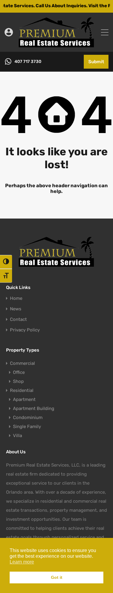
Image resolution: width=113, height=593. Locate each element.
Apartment (24, 399)
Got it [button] (56, 577)
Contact (18, 319)
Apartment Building (33, 408)
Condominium (27, 417)
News (15, 309)
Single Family (27, 426)
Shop (18, 381)
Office (19, 372)
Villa (17, 435)
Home (16, 298)
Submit (96, 61)
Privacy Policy (25, 330)
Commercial (22, 363)
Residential (21, 390)
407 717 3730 (27, 61)
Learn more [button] (22, 561)
